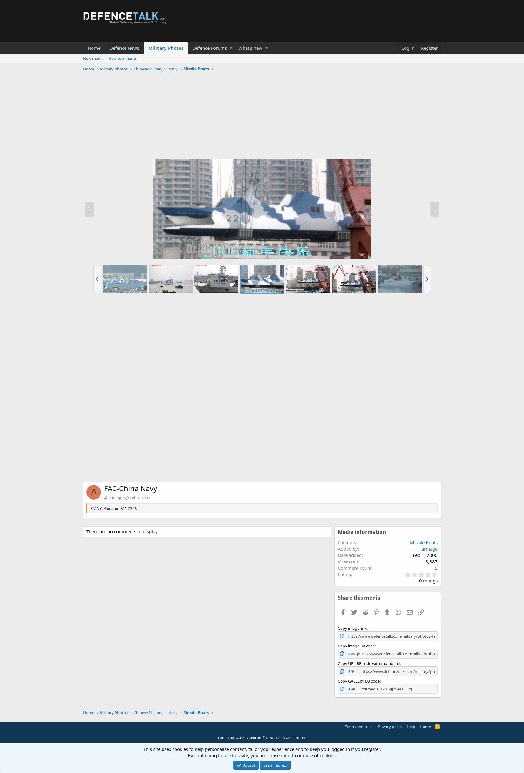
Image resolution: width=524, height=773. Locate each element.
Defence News (124, 48)
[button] (231, 48)
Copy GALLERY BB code (359, 681)
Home (94, 48)
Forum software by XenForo (262, 737)
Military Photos (165, 48)
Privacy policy (390, 726)
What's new (250, 48)
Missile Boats (424, 542)
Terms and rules (359, 726)
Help (411, 726)
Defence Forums (210, 48)
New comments (122, 58)
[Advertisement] (262, 116)
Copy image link (352, 628)
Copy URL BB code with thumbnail (369, 663)
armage (115, 497)
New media (93, 58)
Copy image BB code (356, 646)
